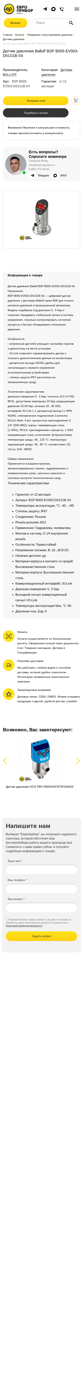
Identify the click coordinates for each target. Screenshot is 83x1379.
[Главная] (18, 8)
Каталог (15, 22)
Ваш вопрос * (16, 898)
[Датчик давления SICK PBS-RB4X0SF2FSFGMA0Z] (41, 765)
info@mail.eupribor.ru (42, 164)
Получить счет (36, 100)
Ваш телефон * (17, 879)
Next (77, 760)
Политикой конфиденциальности (24, 925)
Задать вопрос (41, 936)
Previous (7, 760)
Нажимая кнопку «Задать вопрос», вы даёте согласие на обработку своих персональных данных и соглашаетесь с (38, 921)
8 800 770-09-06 (39, 169)
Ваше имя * (15, 860)
